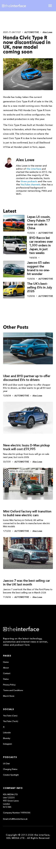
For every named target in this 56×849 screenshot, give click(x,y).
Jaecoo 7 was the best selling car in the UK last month (26, 582)
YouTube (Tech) (10, 721)
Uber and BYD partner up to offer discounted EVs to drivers (26, 378)
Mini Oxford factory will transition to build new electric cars (27, 513)
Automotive (31, 32)
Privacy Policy (9, 684)
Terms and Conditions (13, 690)
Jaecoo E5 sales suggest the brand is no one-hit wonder (38, 268)
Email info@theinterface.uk (15, 819)
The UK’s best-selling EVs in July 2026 (39, 287)
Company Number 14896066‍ (16, 812)
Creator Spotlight (11, 774)
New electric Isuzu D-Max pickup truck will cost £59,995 (26, 447)
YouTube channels (30, 184)
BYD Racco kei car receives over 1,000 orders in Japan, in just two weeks (41, 245)
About (6, 667)
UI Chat (6, 763)
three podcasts (29, 181)
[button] (50, 5)
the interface (33, 168)
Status (6, 679)
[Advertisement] (28, 21)
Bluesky (6, 738)
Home (6, 662)
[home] (16, 5)
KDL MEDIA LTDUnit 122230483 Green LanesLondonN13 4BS (11, 800)
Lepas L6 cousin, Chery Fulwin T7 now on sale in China (38, 222)
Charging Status (10, 769)
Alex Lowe (47, 32)
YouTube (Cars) (10, 715)
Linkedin (7, 732)
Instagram (7, 744)
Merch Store (8, 696)
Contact (6, 673)
